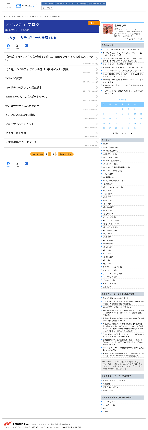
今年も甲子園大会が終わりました (116, 298)
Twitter (105, 412)
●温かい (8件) (108, 247)
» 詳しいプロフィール (133, 39)
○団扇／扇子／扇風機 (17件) (113, 181)
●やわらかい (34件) (110, 227)
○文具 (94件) (107, 191)
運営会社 (69, 427)
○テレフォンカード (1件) (112, 171)
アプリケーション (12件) (112, 267)
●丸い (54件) (107, 234)
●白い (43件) (107, 254)
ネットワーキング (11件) (112, 274)
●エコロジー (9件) (110, 230)
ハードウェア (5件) (110, 277)
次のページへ (65, 154)
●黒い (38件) (107, 264)
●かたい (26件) (108, 214)
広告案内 (26, 427)
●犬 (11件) (107, 250)
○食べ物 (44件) (108, 207)
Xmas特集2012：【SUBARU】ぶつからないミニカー (123, 67)
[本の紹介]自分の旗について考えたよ (117, 307)
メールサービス (109, 405)
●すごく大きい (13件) (111, 220)
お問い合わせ (108, 390)
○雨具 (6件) (107, 204)
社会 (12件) (107, 287)
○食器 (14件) (107, 211)
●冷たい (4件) (108, 240)
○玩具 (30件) (107, 197)
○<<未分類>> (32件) (110, 147)
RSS (95, 23)
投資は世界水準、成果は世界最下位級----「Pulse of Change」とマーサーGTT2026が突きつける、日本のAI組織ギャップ (123, 342)
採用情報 (77, 427)
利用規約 (106, 384)
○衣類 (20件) (107, 201)
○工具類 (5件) (108, 184)
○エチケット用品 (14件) (112, 161)
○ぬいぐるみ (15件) (110, 157)
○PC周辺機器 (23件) (110, 151)
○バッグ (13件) (108, 174)
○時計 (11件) (107, 194)
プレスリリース (109, 402)
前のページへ (38, 154)
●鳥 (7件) (106, 260)
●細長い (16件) (108, 257)
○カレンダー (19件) (110, 164)
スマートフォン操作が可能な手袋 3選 (117, 64)
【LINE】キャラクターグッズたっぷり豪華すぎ (121, 50)
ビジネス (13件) (109, 280)
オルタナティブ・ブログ (12, 16)
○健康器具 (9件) (109, 177)
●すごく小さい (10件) (111, 224)
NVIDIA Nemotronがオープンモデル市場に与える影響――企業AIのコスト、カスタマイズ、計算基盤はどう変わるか (123, 312)
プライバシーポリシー (111, 387)
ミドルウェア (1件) (110, 284)
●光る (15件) (107, 237)
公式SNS (18, 427)
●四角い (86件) (108, 244)
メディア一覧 (9, 427)
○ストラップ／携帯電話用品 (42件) (116, 167)
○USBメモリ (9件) (110, 154)
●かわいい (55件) (109, 217)
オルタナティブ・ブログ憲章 (114, 380)
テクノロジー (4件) (110, 270)
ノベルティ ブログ (29, 16)
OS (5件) (106, 144)
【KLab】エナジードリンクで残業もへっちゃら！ (122, 71)
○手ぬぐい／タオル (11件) (113, 187)
